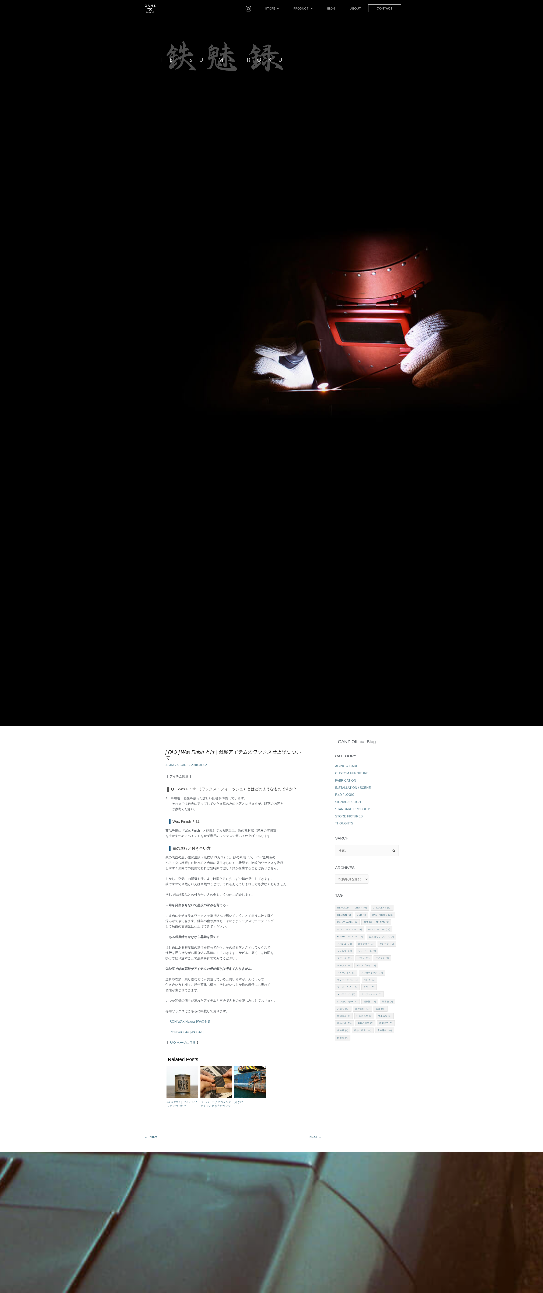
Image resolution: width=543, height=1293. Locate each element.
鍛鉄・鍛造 (362, 1030)
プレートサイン (347, 980)
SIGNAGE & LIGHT (349, 802)
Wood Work (379, 929)
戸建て (343, 1008)
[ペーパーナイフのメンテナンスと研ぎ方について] (216, 1083)
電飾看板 (384, 1030)
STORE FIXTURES (349, 816)
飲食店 (342, 1037)
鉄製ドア (386, 1023)
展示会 (387, 1001)
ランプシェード (371, 994)
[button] (272, 8)
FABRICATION (345, 780)
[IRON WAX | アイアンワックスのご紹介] (182, 1083)
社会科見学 (364, 1016)
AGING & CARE (177, 765)
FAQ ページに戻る (182, 1042)
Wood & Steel (349, 929)
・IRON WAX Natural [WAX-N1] (187, 1021)
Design (344, 915)
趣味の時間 (365, 1023)
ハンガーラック (372, 972)
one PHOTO (382, 915)
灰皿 (380, 1008)
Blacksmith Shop (352, 907)
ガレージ (387, 943)
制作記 (370, 1001)
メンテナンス (346, 994)
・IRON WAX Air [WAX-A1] (184, 1032)
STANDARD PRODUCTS (353, 809)
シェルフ (344, 951)
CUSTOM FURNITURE (351, 773)
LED (361, 915)
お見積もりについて (381, 936)
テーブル (344, 965)
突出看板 (385, 1016)
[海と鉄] (250, 1083)
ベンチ (369, 980)
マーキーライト (347, 987)
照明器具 (344, 1016)
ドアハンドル (346, 972)
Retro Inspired (376, 922)
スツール (344, 958)
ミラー (369, 987)
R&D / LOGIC (344, 794)
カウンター (366, 943)
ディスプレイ (366, 965)
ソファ (364, 958)
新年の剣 (362, 1008)
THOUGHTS (344, 823)
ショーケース (367, 951)
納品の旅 (344, 1023)
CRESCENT (382, 907)
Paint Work (347, 922)
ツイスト (382, 958)
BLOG (331, 8)
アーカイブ (367, 868)
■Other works (350, 936)
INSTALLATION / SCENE (353, 787)
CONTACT (384, 8)
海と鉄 (238, 1102)
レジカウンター (347, 1001)
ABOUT (355, 8)
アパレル (344, 943)
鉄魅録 (342, 1030)
